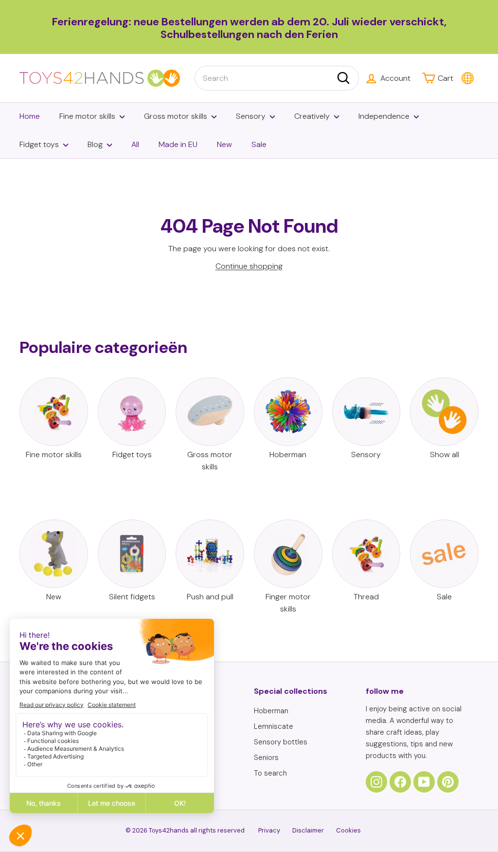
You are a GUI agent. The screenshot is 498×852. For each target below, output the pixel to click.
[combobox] (277, 78)
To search (270, 773)
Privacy (269, 830)
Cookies (348, 830)
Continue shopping (249, 266)
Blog (95, 144)
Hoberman (271, 711)
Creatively (312, 116)
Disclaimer (308, 830)
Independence (383, 116)
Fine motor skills (87, 116)
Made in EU (178, 144)
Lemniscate (273, 726)
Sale (259, 144)
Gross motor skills (175, 116)
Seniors (266, 757)
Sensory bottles (280, 742)
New (224, 144)
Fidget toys (39, 144)
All (135, 144)
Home (29, 116)
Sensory (251, 116)
